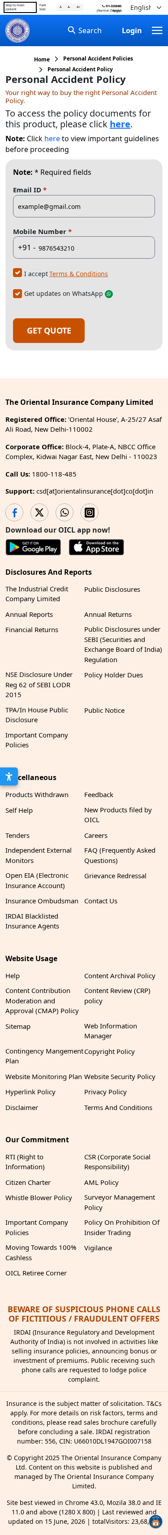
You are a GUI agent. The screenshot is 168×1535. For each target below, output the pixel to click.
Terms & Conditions (78, 273)
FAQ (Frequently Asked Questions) (119, 855)
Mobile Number (42, 231)
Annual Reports (29, 614)
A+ (78, 7)
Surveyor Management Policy (119, 1202)
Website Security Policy (119, 1076)
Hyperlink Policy (30, 1091)
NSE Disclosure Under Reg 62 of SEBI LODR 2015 (39, 684)
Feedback (98, 794)
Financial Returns (31, 629)
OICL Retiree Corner (36, 1272)
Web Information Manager (110, 1031)
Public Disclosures (112, 589)
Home (42, 59)
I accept (36, 273)
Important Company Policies (36, 740)
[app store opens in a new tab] (97, 549)
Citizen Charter (28, 1182)
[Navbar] (157, 30)
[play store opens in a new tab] (33, 549)
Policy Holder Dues (113, 674)
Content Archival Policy (119, 975)
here (52, 138)
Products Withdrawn (37, 794)
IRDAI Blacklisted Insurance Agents (32, 921)
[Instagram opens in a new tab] (90, 512)
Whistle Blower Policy (38, 1197)
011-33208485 (113, 6)
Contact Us (100, 900)
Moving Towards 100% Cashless (40, 1252)
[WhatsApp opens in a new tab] (64, 512)
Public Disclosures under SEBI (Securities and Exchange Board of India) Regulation (123, 644)
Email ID (30, 189)
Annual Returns (108, 614)
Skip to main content (14, 7)
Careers (96, 835)
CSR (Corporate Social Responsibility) (117, 1161)
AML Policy (101, 1182)
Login (132, 30)
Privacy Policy (105, 1091)
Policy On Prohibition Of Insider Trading (121, 1227)
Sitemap (17, 1026)
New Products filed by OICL (118, 814)
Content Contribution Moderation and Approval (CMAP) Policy (42, 1000)
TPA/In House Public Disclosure (36, 714)
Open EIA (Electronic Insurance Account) (37, 880)
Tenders (17, 835)
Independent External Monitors (38, 855)
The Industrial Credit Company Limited (36, 593)
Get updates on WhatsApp (63, 293)
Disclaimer (21, 1107)
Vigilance (98, 1247)
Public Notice (104, 710)
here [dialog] (120, 124)
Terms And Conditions (118, 1107)
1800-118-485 (54, 473)
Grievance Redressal (115, 875)
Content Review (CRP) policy (117, 995)
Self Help (19, 810)
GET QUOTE (49, 330)
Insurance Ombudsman (41, 900)
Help (12, 975)
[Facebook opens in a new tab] (14, 512)
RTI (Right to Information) (25, 1161)
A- (69, 7)
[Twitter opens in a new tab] (39, 512)
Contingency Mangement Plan (44, 1056)
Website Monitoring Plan (43, 1076)
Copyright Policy (109, 1051)
